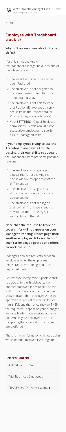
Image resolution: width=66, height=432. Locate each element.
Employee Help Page (37, 340)
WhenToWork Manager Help (31, 9)
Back (11, 23)
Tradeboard (18, 66)
